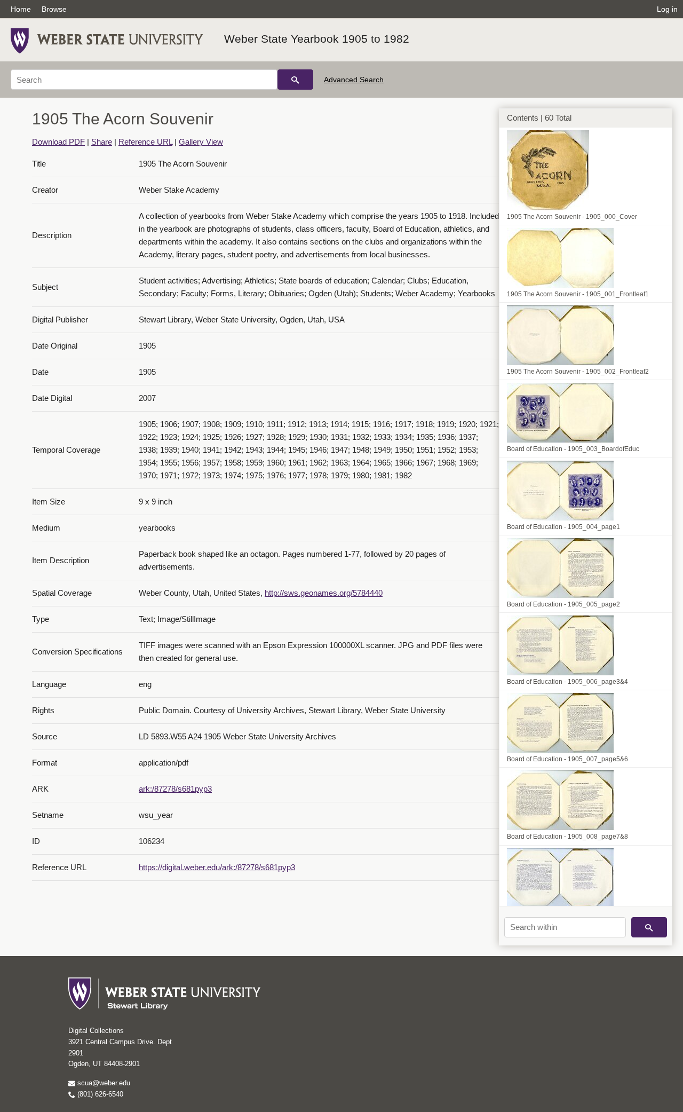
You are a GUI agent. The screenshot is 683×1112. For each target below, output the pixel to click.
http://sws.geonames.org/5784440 (324, 592)
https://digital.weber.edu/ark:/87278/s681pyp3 (217, 867)
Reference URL (145, 141)
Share (101, 141)
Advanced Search (354, 79)
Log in (667, 9)
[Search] (295, 79)
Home (21, 9)
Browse (54, 9)
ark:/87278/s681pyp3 (175, 788)
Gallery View (201, 141)
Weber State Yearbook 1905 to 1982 (316, 39)
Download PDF (58, 141)
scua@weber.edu (102, 1083)
